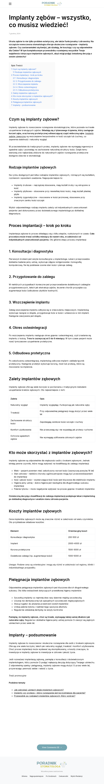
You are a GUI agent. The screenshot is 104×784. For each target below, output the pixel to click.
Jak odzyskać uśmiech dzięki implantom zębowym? (39, 690)
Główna (24, 776)
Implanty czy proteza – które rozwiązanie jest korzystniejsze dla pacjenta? (49, 693)
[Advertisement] (52, 720)
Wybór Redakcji (76, 776)
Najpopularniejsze (36, 776)
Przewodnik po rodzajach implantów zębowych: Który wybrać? (44, 696)
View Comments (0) (50, 747)
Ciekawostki (63, 776)
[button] (10, 4)
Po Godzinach (51, 776)
